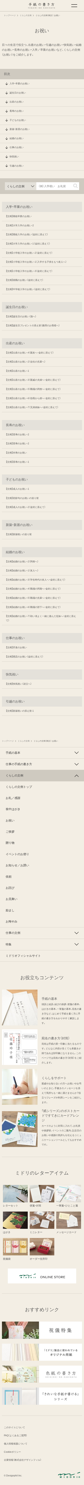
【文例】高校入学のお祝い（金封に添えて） (27, 234)
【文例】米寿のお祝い (16, 452)
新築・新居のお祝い (19, 129)
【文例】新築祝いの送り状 (19, 534)
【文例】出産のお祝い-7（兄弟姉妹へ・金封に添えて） (32, 407)
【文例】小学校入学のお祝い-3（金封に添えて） (29, 271)
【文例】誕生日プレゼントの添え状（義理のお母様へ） (33, 325)
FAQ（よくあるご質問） (15, 1435)
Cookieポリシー (12, 1452)
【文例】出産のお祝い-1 (17, 371)
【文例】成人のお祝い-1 (17, 489)
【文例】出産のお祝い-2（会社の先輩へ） (26, 361)
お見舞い (11, 899)
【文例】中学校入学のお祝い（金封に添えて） (28, 289)
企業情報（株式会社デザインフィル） (22, 1460)
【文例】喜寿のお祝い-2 (17, 434)
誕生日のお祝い (18, 92)
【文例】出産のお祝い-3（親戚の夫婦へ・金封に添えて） (33, 380)
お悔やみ (11, 921)
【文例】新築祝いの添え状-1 (20, 711)
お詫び (10, 887)
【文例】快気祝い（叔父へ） (19, 684)
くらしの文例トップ (19, 786)
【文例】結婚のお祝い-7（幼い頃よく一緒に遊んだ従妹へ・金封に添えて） (41, 618)
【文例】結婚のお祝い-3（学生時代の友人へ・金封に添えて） (35, 579)
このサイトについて (14, 1427)
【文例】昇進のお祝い (16, 647)
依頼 (9, 876)
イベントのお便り (17, 854)
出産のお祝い (17, 101)
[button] (75, 185)
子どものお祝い (18, 120)
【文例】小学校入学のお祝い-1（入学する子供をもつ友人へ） (36, 262)
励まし (10, 910)
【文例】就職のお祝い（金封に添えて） (24, 280)
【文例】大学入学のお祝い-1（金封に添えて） (28, 243)
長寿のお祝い (17, 111)
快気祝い (14, 156)
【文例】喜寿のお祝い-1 (17, 462)
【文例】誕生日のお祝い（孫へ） (21, 316)
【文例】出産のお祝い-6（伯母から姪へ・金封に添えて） (33, 398)
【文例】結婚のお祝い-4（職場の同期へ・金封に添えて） (33, 588)
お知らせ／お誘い (17, 865)
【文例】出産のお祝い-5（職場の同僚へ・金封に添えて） (33, 389)
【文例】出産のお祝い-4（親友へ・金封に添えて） (30, 352)
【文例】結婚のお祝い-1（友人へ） (22, 570)
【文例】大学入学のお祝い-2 (20, 225)
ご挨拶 (10, 831)
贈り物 (10, 842)
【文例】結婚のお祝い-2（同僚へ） (22, 561)
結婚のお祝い (17, 138)
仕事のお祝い (17, 147)
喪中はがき (13, 809)
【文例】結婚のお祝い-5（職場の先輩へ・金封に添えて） (33, 598)
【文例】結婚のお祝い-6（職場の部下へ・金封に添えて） (33, 607)
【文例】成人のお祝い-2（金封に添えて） (26, 507)
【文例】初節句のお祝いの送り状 (22, 498)
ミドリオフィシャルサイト (23, 955)
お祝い (10, 820)
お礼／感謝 (13, 798)
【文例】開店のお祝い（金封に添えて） (24, 656)
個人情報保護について (15, 1443)
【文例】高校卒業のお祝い (19, 216)
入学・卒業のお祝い (19, 83)
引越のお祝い (17, 165)
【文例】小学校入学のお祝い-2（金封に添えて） (29, 253)
